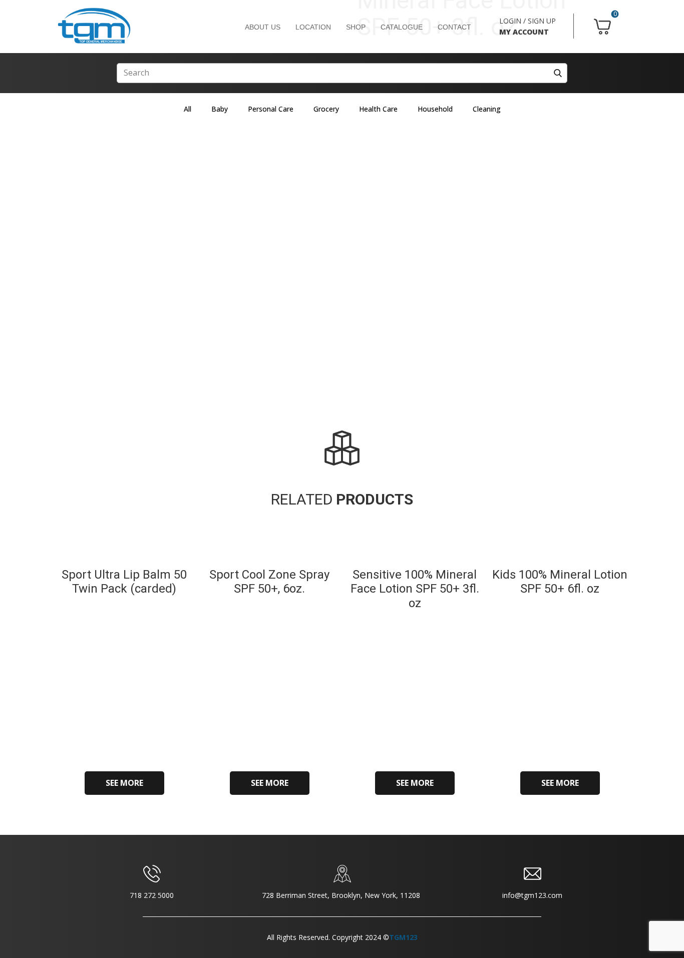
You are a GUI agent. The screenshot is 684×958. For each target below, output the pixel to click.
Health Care (378, 109)
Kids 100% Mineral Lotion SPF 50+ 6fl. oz (559, 582)
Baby (219, 109)
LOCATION (313, 27)
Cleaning (487, 109)
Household (435, 109)
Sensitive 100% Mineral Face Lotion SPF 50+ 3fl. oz (415, 589)
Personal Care (270, 109)
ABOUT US (262, 27)
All (187, 109)
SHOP (356, 27)
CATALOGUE (402, 27)
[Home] (94, 26)
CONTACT (454, 27)
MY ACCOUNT (524, 32)
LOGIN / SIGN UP (527, 21)
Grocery (326, 109)
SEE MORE (124, 782)
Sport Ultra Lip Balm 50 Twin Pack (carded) (124, 582)
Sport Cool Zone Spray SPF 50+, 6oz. (269, 582)
